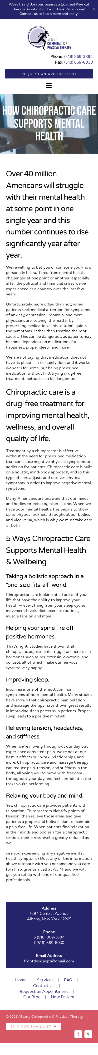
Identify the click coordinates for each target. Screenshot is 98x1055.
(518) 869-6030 (78, 63)
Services (45, 980)
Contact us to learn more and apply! (49, 14)
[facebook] (78, 1034)
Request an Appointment (44, 992)
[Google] (88, 1034)
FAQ (68, 980)
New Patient (63, 997)
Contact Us (43, 986)
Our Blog (31, 997)
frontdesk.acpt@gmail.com (49, 961)
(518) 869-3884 (78, 57)
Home (21, 980)
